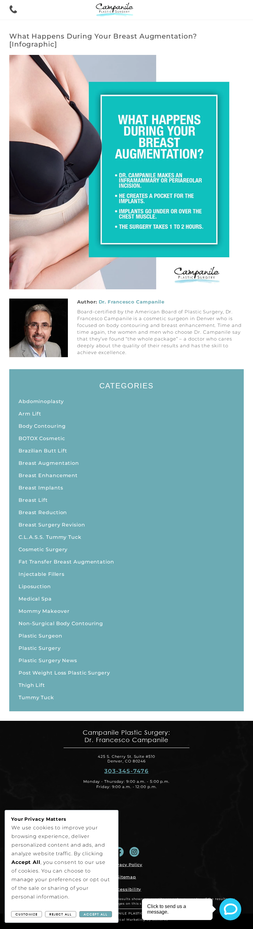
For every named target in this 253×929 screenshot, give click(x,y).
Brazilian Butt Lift (43, 451)
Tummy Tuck (36, 697)
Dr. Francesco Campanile (132, 302)
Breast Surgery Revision (52, 525)
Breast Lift (33, 500)
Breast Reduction (43, 512)
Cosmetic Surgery (43, 549)
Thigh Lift (32, 685)
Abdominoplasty (41, 401)
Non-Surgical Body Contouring (61, 623)
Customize (26, 914)
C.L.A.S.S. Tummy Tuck (50, 537)
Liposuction (35, 586)
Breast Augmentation (49, 463)
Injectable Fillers (41, 574)
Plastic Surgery (40, 648)
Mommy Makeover (44, 611)
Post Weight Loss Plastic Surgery (64, 673)
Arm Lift (30, 414)
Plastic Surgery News (48, 660)
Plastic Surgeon (40, 636)
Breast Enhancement (48, 475)
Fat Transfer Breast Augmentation (66, 562)
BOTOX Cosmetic (42, 438)
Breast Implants (41, 488)
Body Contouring (42, 426)
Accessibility (126, 889)
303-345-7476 (126, 771)
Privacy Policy (127, 864)
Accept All (96, 914)
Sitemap (126, 876)
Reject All (60, 914)
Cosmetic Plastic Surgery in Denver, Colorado (117, 10)
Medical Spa (35, 599)
